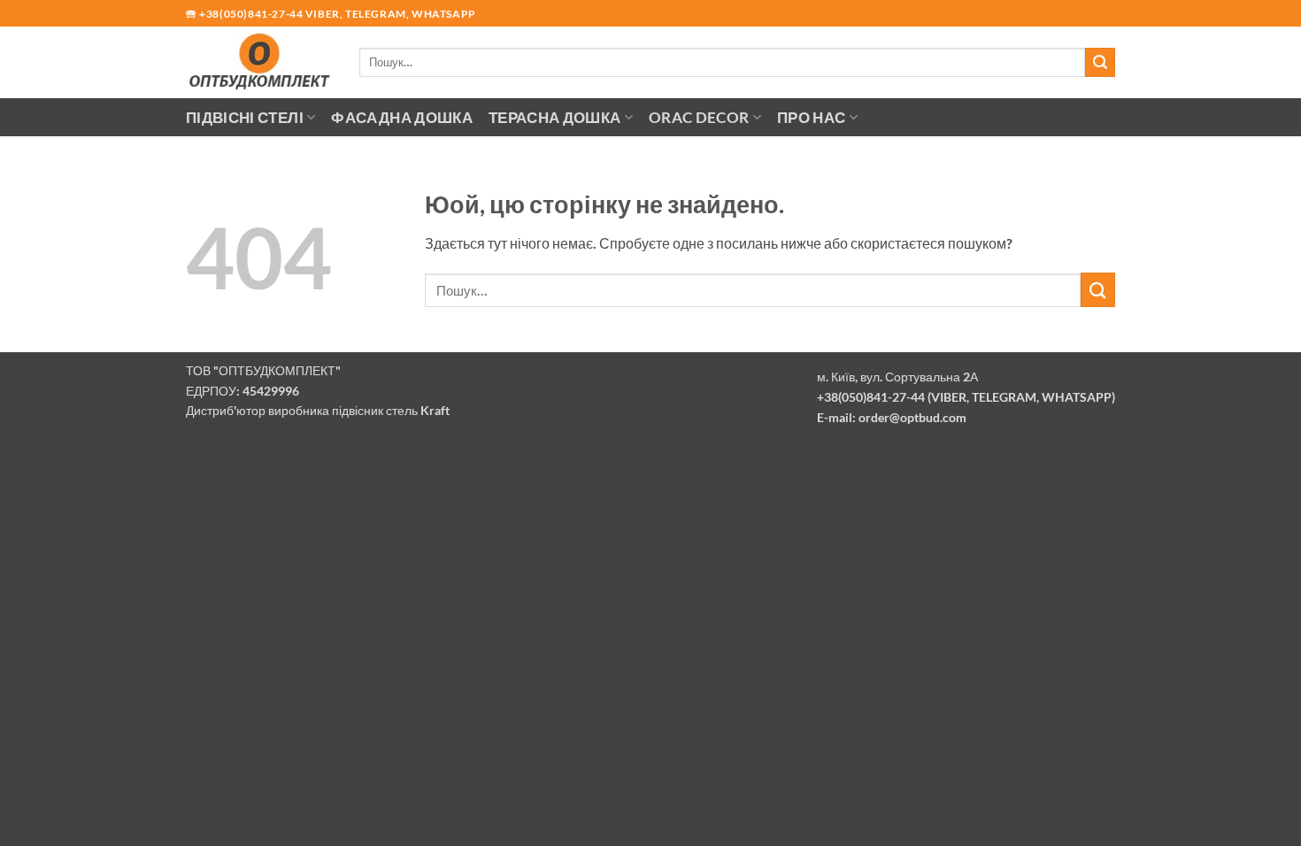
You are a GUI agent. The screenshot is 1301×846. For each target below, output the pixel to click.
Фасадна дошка (402, 117)
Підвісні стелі (245, 117)
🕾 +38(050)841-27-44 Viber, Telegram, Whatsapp (331, 13)
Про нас (811, 117)
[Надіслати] (1100, 62)
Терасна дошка (555, 117)
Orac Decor (699, 117)
